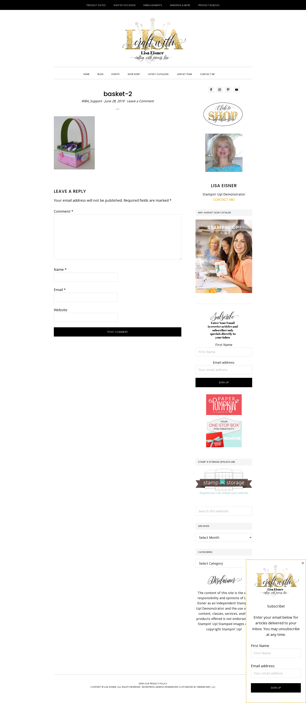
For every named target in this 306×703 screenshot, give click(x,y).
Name (60, 269)
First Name (223, 345)
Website (60, 309)
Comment (63, 211)
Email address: (224, 362)
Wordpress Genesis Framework (160, 686)
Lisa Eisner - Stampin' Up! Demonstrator (153, 41)
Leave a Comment (140, 101)
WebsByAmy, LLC (206, 686)
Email (60, 289)
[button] (222, 71)
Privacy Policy (158, 683)
